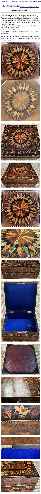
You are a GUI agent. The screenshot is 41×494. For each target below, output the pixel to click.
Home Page (4, 1)
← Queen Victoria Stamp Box (10, 6)
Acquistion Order (35, 1)
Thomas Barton (14, 27)
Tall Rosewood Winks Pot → (29, 7)
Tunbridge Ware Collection (19, 1)
